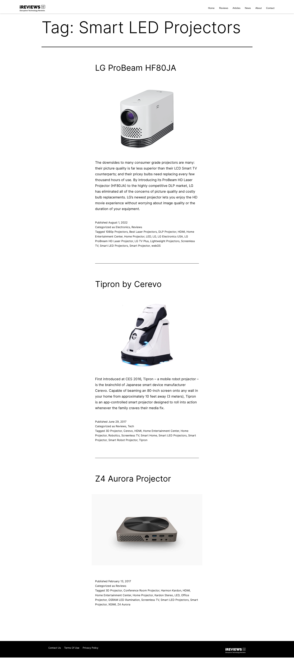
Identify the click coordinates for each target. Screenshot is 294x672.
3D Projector (114, 430)
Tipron (143, 440)
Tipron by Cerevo (128, 284)
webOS (156, 245)
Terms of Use (71, 647)
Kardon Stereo (163, 595)
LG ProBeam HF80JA (135, 68)
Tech (131, 426)
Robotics (114, 435)
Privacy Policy (90, 647)
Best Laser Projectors (143, 231)
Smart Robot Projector (122, 440)
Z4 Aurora (123, 604)
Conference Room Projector (141, 590)
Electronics (123, 227)
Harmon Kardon (171, 590)
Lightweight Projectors (164, 241)
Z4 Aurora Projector (133, 479)
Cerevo (128, 430)
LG (154, 236)
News (248, 8)
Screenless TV (130, 435)
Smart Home (149, 435)
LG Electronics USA (170, 236)
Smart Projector (139, 245)
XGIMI (112, 604)
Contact (270, 8)
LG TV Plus (142, 241)
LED (148, 236)
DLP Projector (167, 231)
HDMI (181, 231)
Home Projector (134, 236)
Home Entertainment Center (161, 430)
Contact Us (54, 647)
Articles (236, 8)
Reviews (223, 8)
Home (211, 8)
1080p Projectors (117, 231)
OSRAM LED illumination (124, 599)
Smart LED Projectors (114, 245)
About (258, 8)
